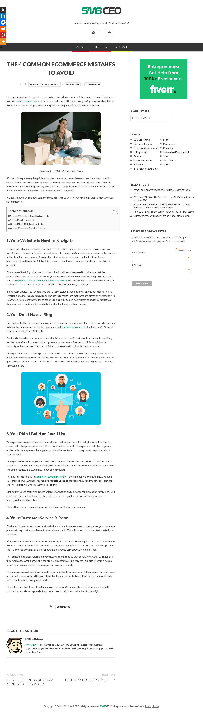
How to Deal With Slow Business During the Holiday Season (164, 211)
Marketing (168, 148)
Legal (165, 139)
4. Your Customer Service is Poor (27, 228)
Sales (165, 156)
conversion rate (28, 101)
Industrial (138, 164)
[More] (3, 41)
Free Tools (100, 47)
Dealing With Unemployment (90, 680)
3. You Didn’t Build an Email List (27, 223)
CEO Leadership (142, 139)
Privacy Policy (152, 706)
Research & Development (176, 152)
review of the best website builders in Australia (41, 280)
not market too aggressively (50, 476)
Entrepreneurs (141, 152)
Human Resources (143, 160)
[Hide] (1, 47)
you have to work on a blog (76, 326)
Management (169, 144)
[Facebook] (3, 22)
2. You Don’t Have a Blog (23, 219)
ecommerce (63, 607)
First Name (161, 265)
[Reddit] (3, 29)
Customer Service (143, 144)
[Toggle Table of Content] (113, 211)
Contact (121, 47)
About (80, 47)
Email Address (161, 252)
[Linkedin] (3, 16)
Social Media (169, 160)
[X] (3, 10)
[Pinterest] (3, 35)
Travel (166, 164)
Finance (137, 156)
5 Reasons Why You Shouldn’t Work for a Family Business (163, 215)
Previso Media (137, 706)
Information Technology (44, 84)
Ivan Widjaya (93, 84)
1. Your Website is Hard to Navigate (29, 215)
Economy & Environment (146, 148)
